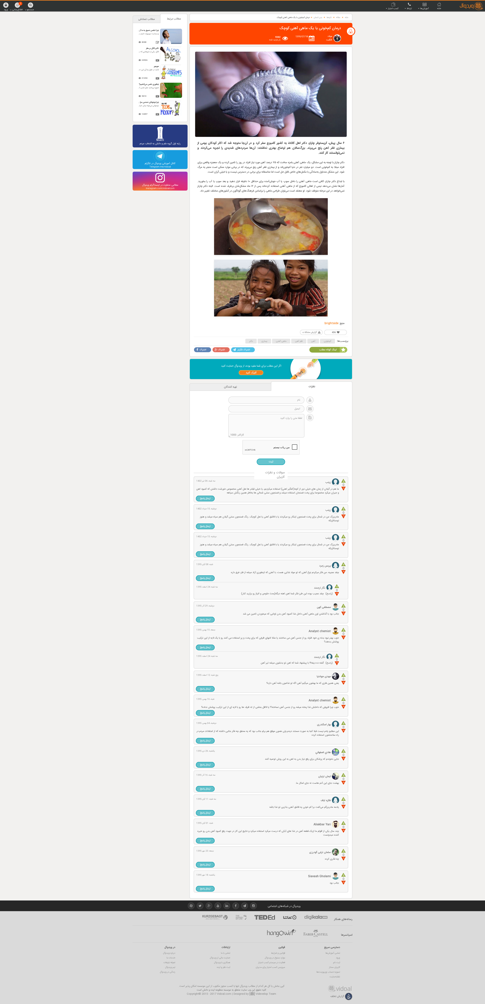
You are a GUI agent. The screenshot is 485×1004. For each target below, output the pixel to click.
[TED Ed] (264, 917)
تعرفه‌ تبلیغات (169, 962)
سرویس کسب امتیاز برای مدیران (270, 967)
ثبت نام (336, 962)
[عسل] (281, 933)
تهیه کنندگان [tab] (230, 387)
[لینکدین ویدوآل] (227, 906)
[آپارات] (290, 917)
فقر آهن (299, 341)
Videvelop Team (265, 994)
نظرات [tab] (311, 386)
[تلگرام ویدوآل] (245, 906)
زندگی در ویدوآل (167, 972)
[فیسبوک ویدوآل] (236, 906)
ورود (338, 958)
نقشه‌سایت (335, 977)
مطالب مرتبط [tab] (174, 19)
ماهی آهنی (281, 341)
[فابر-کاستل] (316, 933)
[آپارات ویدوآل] (191, 906)
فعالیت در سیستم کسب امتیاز (271, 962)
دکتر (251, 341)
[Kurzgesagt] (215, 917)
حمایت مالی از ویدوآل (220, 958)
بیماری (264, 341)
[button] (6, 6)
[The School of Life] (241, 917)
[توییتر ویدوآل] (200, 906)
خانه (346, 17)
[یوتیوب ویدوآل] (218, 906)
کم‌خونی (327, 341)
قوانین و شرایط (278, 953)
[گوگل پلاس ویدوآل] (209, 906)
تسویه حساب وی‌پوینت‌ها (328, 972)
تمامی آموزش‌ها (332, 953)
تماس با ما (225, 953)
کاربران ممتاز (334, 967)
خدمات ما (171, 958)
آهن (313, 341)
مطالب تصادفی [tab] (146, 19)
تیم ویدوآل (170, 967)
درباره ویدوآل (169, 953)
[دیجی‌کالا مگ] (316, 917)
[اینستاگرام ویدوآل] (253, 906)
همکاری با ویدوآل (222, 962)
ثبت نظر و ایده (223, 967)
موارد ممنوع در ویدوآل (275, 958)
